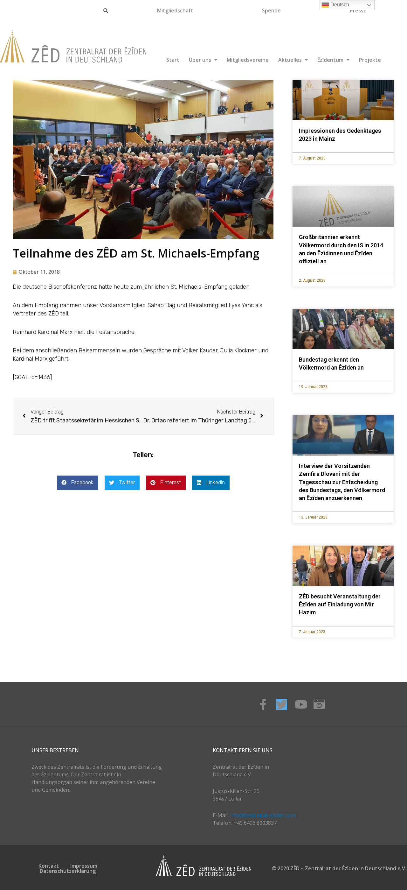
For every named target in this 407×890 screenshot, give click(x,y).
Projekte (370, 59)
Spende (271, 10)
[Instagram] (319, 704)
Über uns (200, 59)
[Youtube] (300, 704)
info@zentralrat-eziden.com (263, 815)
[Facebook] (262, 704)
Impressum (83, 865)
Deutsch (339, 4)
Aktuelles (290, 59)
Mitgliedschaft (175, 10)
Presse (358, 10)
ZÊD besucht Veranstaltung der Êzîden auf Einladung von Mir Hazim (340, 604)
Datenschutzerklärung (68, 870)
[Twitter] (281, 704)
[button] (77, 483)
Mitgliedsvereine (248, 59)
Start (172, 59)
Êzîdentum (330, 59)
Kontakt (48, 865)
